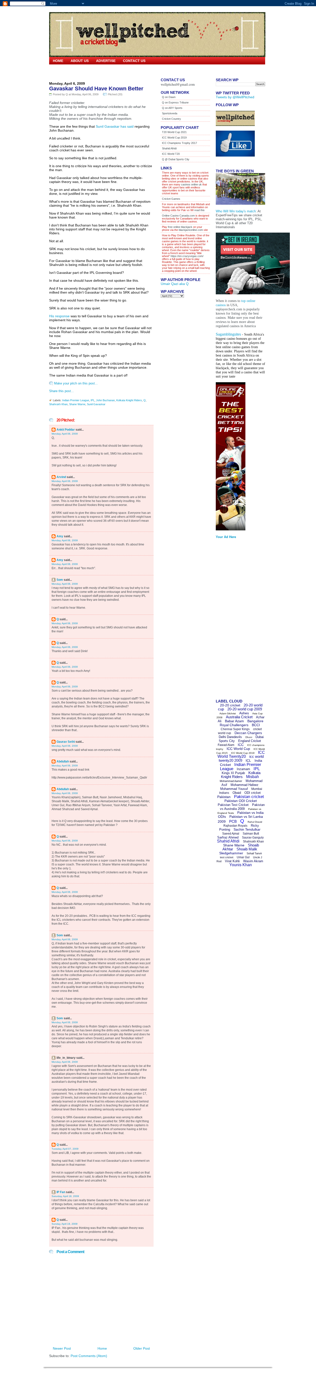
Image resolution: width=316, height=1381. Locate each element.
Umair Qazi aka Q (175, 284)
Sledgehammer (231, 853)
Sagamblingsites (228, 334)
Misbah (252, 777)
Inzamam (243, 769)
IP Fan (61, 1192)
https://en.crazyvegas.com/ (187, 256)
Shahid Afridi (169, 148)
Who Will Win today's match (236, 211)
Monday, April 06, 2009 (65, 433)
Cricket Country (171, 118)
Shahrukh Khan (58, 404)
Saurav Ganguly (253, 837)
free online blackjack (180, 226)
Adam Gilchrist (227, 713)
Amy (60, 536)
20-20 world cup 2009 (244, 709)
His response (59, 316)
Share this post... (61, 391)
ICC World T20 (171, 153)
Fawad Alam (226, 745)
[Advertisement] (235, 620)
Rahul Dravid (255, 822)
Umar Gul (243, 857)
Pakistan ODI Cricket (240, 801)
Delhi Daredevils (230, 737)
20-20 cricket (230, 705)
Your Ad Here (226, 537)
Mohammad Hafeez (244, 785)
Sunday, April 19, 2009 (65, 1223)
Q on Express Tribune (175, 102)
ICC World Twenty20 (241, 754)
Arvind (61, 477)
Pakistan (224, 797)
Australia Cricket (239, 717)
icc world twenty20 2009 (241, 758)
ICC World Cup (238, 749)
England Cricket (249, 741)
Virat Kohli (232, 861)
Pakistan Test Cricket (233, 805)
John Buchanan (105, 400)
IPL (93, 400)
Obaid (237, 793)
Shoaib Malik (247, 849)
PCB (233, 821)
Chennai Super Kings (235, 729)
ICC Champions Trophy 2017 (179, 142)
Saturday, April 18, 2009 (65, 1196)
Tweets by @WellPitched (235, 97)
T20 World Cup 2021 (174, 132)
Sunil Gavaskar (96, 404)
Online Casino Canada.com (178, 215)
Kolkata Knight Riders (129, 400)
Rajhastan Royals (235, 825)
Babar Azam (234, 721)
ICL (248, 760)
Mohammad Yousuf (234, 789)
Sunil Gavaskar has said (115, 126)
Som (60, 579)
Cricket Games (171, 198)
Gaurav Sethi (66, 741)
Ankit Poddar (66, 429)
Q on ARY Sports (172, 107)
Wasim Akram (253, 861)
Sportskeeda (169, 113)
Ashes (244, 713)
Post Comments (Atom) (89, 1356)
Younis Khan (240, 865)
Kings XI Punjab (233, 773)
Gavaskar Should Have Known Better (96, 88)
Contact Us (134, 61)
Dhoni (248, 737)
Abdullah (63, 761)
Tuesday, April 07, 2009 (65, 1148)
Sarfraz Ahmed (227, 837)
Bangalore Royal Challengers (241, 723)
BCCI (256, 725)
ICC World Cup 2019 (174, 137)
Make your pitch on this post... (76, 383)
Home (58, 61)
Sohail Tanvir (254, 853)
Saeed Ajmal (230, 833)
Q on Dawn (169, 97)
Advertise (106, 61)
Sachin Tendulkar (247, 829)
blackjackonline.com (191, 229)
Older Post (141, 1348)
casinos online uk (191, 184)
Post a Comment (70, 1252)
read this (199, 210)
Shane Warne (77, 404)
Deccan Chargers (248, 733)
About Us (80, 61)
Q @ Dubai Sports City (175, 159)
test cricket (226, 857)
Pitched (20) (115, 94)
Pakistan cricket (249, 796)
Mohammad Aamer (231, 781)
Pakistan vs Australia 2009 (242, 807)
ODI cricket (252, 793)
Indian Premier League (75, 400)
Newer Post (62, 1348)
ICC (241, 745)
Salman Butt (251, 833)
